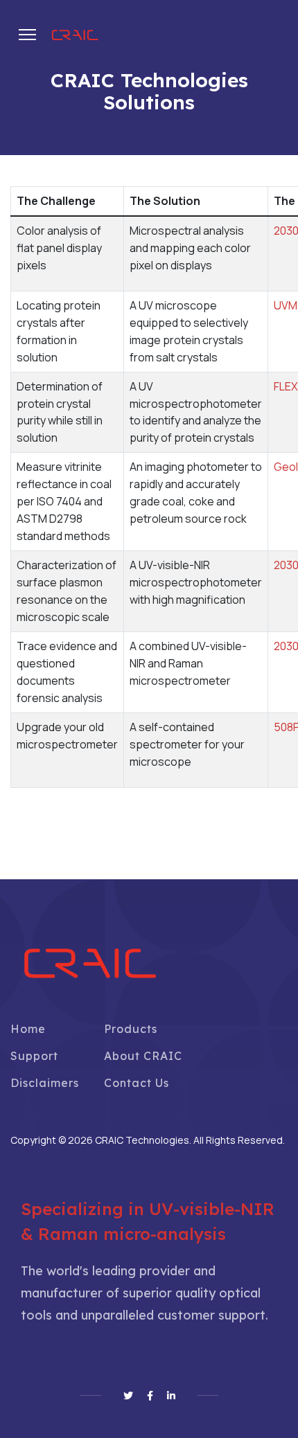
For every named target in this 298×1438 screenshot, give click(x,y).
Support (34, 1056)
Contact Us (136, 1083)
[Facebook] (150, 1395)
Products (130, 1029)
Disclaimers (44, 1083)
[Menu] (27, 34)
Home (28, 1029)
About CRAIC (143, 1056)
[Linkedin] (171, 1395)
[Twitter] (128, 1395)
